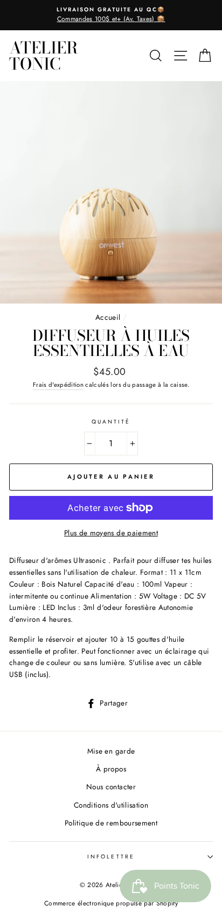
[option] (111, 15)
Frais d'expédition (58, 384)
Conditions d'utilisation (111, 805)
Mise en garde (111, 751)
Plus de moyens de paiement (111, 532)
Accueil (107, 317)
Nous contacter (111, 786)
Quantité (111, 422)
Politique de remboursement (111, 822)
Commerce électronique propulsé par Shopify (111, 903)
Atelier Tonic (43, 55)
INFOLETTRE (111, 856)
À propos (111, 768)
